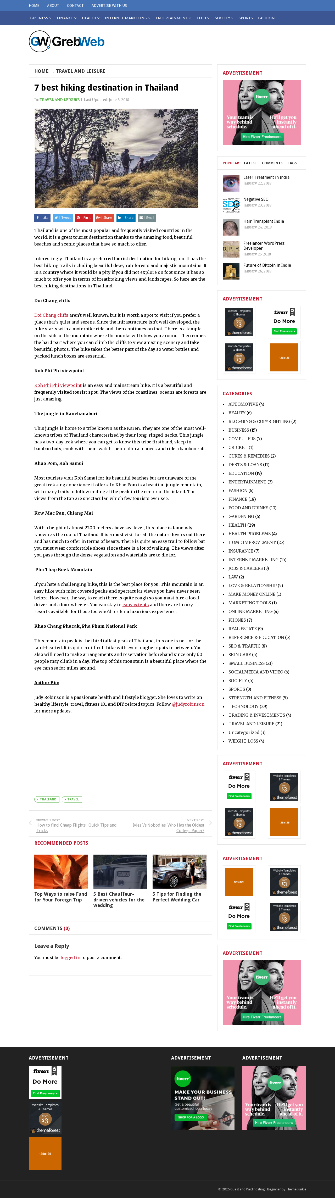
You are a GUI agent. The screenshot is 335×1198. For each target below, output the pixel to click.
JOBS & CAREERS (245, 568)
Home (41, 71)
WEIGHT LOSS (243, 741)
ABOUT (53, 5)
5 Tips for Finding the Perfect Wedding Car (177, 896)
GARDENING (241, 516)
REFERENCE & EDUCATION (256, 637)
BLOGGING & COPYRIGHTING (259, 421)
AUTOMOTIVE (243, 404)
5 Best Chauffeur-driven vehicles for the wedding (118, 899)
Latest (250, 163)
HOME (34, 5)
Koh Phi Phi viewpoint (58, 385)
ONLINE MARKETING (250, 611)
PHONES (237, 620)
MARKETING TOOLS (249, 602)
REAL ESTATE (242, 628)
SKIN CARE (239, 654)
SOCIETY (222, 18)
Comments (272, 163)
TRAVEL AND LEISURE (80, 71)
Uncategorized (243, 732)
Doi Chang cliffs (51, 315)
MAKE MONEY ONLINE (251, 594)
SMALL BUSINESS (246, 663)
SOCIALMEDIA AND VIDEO (255, 672)
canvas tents (135, 604)
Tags (292, 163)
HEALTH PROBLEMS (249, 533)
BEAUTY (236, 412)
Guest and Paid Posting (247, 1189)
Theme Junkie (296, 1189)
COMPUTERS (241, 438)
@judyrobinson (188, 704)
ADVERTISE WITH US (109, 5)
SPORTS (246, 18)
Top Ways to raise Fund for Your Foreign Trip (60, 896)
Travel (73, 799)
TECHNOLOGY (243, 706)
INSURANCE (240, 551)
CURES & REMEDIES (249, 456)
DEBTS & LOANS (245, 464)
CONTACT (75, 5)
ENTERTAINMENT (172, 18)
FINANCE (65, 18)
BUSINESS (238, 430)
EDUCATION (241, 473)
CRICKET (238, 447)
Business (39, 18)
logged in (70, 957)
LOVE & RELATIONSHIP (252, 585)
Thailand (48, 799)
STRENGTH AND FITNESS (254, 697)
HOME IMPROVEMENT (252, 542)
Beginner (274, 1189)
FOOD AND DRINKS (248, 507)
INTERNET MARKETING (126, 18)
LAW (233, 577)
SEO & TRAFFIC (244, 646)
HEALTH (89, 18)
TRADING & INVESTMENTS (256, 715)
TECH (201, 18)
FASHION (266, 18)
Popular (231, 163)
